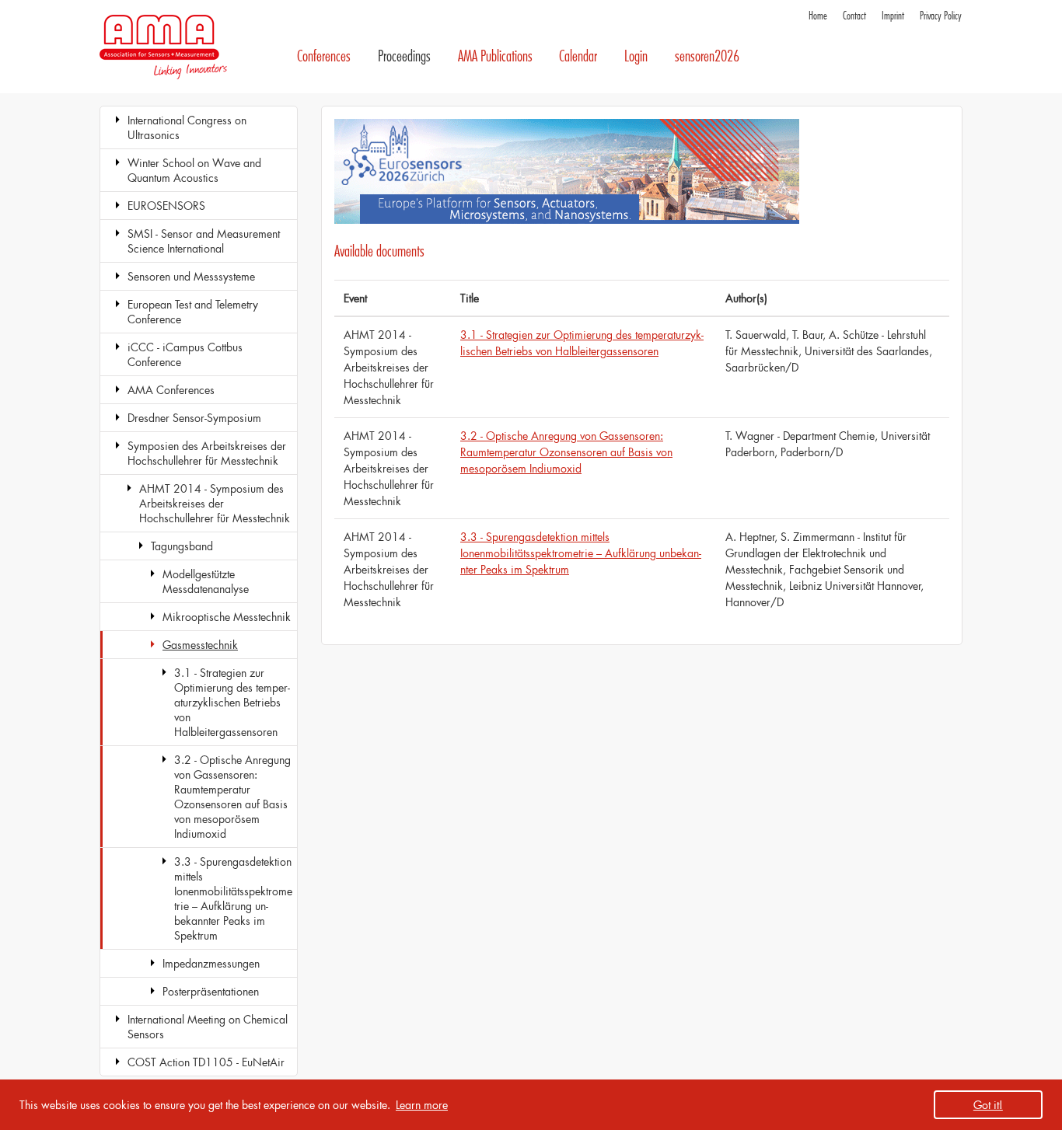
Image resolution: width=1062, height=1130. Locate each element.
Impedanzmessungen (211, 963)
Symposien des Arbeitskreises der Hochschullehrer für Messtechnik (207, 453)
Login (636, 56)
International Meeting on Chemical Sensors (208, 1026)
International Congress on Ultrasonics (187, 127)
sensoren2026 (707, 56)
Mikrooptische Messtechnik (226, 616)
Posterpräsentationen (210, 991)
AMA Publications (495, 56)
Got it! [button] (988, 1104)
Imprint (893, 16)
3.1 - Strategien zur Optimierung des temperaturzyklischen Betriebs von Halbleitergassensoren (232, 702)
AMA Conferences (171, 389)
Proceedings (404, 56)
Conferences (324, 56)
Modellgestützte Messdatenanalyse (205, 581)
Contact (854, 16)
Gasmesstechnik (200, 644)
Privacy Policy (941, 16)
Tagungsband (182, 546)
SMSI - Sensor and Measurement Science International (204, 241)
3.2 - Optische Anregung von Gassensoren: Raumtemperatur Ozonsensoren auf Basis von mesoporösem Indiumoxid (232, 796)
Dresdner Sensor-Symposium (194, 417)
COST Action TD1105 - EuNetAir (206, 1062)
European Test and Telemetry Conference (193, 311)
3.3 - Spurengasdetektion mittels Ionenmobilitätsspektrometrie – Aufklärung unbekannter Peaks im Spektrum (233, 898)
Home (818, 16)
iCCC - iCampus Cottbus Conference (185, 354)
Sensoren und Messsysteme (191, 276)
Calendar (578, 56)
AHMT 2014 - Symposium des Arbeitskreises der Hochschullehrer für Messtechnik (214, 503)
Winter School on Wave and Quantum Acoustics (194, 170)
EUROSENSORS (166, 205)
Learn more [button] (422, 1104)
